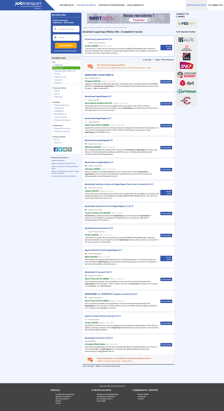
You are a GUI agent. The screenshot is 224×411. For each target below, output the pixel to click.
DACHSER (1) (59, 111)
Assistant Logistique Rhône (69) (115, 27)
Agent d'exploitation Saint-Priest (63, 163)
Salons (58, 401)
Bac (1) (57, 140)
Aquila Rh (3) (59, 108)
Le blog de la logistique (65, 394)
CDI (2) (57, 94)
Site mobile (101, 401)
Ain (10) (57, 74)
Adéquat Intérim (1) (61, 105)
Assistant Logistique (96, 27)
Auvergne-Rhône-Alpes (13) (65, 71)
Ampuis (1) (58, 83)
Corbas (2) (58, 80)
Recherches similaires (59, 158)
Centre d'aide (143, 394)
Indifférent (58, 65)
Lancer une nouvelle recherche (65, 51)
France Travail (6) (60, 117)
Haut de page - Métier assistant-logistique (101, 366)
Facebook (142, 396)
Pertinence (168, 60)
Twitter (141, 399)
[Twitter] (60, 149)
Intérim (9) (58, 97)
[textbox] (66, 29)
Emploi (84, 27)
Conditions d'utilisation (106, 396)
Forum (58, 403)
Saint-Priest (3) (60, 77)
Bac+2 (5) (57, 143)
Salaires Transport (63, 396)
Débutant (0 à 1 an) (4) (62, 128)
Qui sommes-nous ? (105, 399)
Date (158, 60)
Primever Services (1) (62, 120)
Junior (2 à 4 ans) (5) (62, 131)
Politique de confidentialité (108, 394)
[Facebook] (56, 149)
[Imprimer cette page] (70, 149)
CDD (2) (57, 91)
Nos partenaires (62, 399)
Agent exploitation (58, 160)
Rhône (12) (58, 68)
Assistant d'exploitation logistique (64, 176)
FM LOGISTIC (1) (60, 114)
